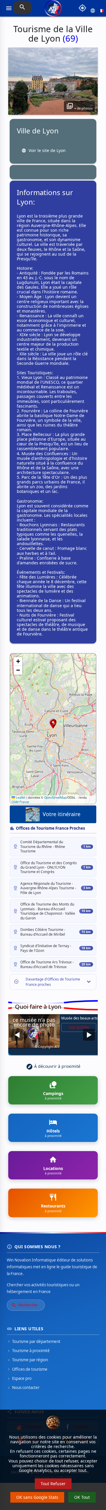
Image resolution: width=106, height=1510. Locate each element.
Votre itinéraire (61, 814)
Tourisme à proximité (28, 1350)
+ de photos (79, 106)
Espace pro (19, 1378)
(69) (70, 38)
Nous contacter (23, 1387)
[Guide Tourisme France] (53, 11)
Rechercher (24, 1305)
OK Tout (82, 1497)
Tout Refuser (53, 1483)
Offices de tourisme (27, 1369)
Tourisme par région (27, 1359)
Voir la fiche (79, 1027)
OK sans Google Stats (37, 1497)
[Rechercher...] (22, 7)
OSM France (20, 802)
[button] (53, 724)
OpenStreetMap (55, 797)
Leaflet (20, 797)
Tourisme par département (33, 1341)
